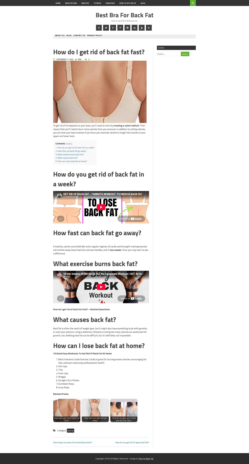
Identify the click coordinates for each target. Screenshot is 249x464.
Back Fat (85, 3)
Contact (59, 9)
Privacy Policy (94, 35)
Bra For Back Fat (146, 458)
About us (60, 35)
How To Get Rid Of (127, 3)
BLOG (143, 3)
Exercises (110, 3)
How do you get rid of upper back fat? (132, 442)
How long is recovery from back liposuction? (72, 442)
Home (58, 3)
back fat (71, 430)
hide (69, 143)
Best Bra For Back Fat (124, 15)
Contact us (79, 35)
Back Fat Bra (71, 3)
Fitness (97, 3)
